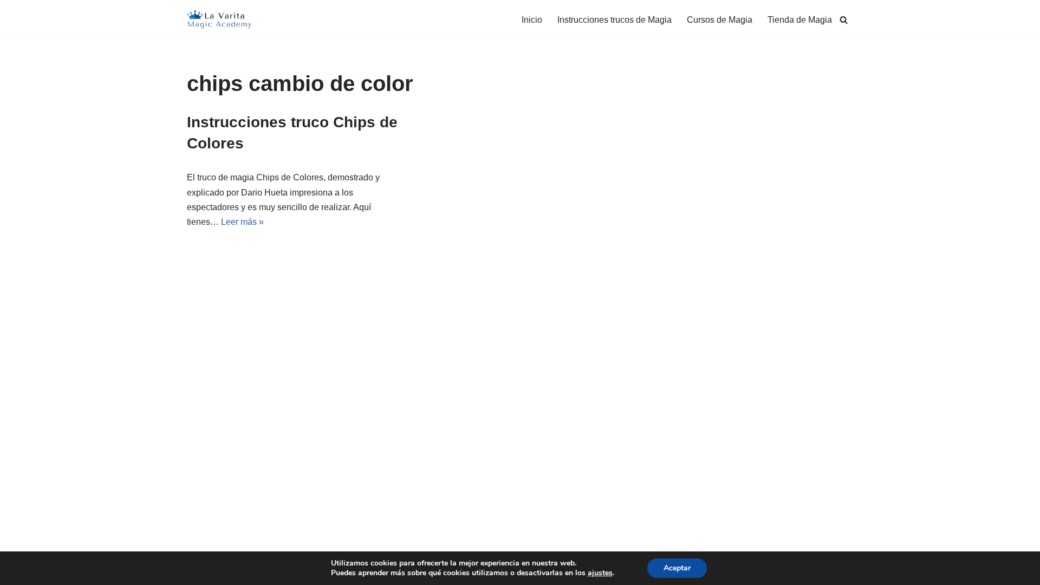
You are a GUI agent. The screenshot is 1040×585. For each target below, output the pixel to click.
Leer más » (242, 221)
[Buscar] (844, 20)
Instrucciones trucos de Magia (614, 19)
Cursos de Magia (719, 19)
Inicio (532, 19)
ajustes (600, 573)
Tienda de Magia (800, 19)
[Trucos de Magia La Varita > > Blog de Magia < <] (219, 19)
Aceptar (677, 568)
